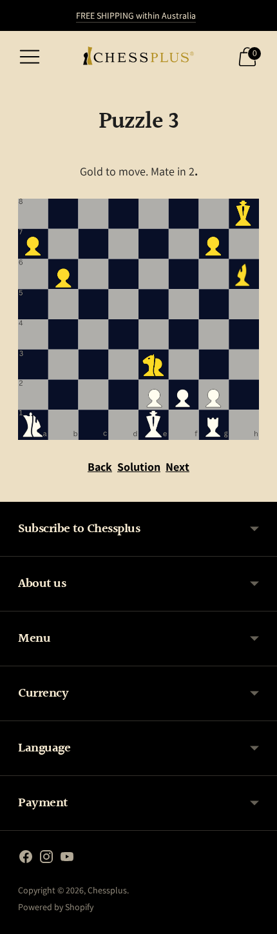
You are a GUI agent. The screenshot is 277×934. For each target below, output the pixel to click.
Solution (138, 466)
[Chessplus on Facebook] (25, 859)
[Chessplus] (138, 57)
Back (100, 466)
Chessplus (107, 890)
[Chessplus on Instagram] (46, 859)
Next (177, 466)
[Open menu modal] (30, 57)
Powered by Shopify (55, 907)
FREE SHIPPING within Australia (136, 15)
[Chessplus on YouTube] (67, 859)
